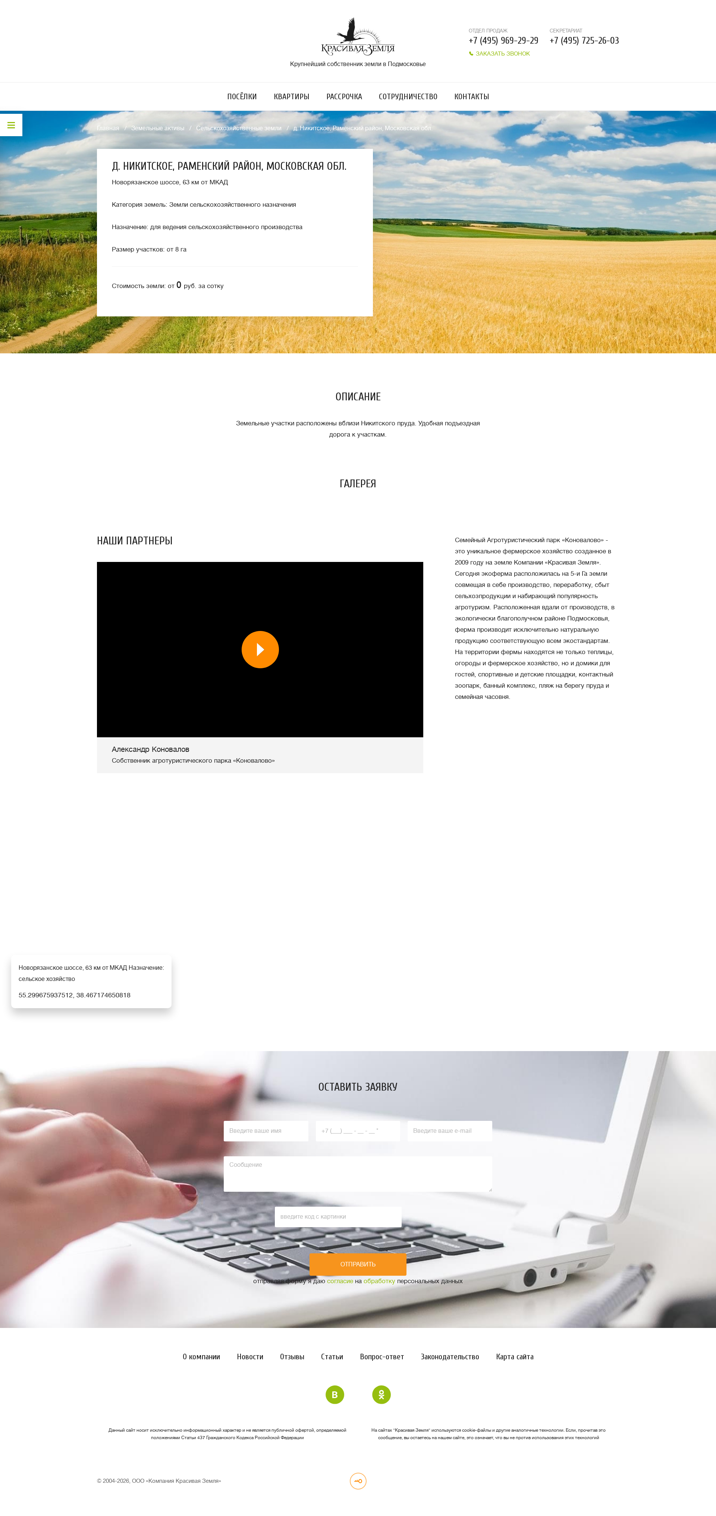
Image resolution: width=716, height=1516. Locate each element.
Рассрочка (344, 96)
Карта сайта (515, 1357)
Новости (250, 1357)
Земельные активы (157, 128)
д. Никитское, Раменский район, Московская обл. (363, 128)
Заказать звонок (502, 54)
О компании (201, 1357)
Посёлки (242, 96)
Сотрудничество (408, 96)
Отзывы (292, 1357)
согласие (340, 1281)
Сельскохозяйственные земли (239, 128)
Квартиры (292, 96)
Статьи (332, 1357)
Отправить (358, 1264)
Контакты (471, 96)
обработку (379, 1281)
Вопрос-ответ (382, 1357)
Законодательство (450, 1357)
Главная (108, 128)
